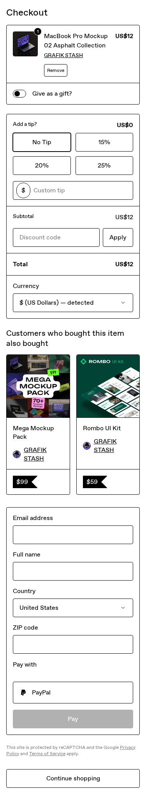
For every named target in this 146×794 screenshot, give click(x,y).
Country (24, 591)
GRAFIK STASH (63, 55)
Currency (26, 286)
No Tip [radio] (41, 142)
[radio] (73, 692)
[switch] (19, 94)
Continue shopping (73, 778)
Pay (73, 718)
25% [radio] (104, 165)
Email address (33, 518)
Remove (55, 70)
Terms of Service (47, 753)
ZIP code (25, 627)
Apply (118, 237)
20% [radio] (42, 165)
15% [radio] (104, 142)
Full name (26, 554)
